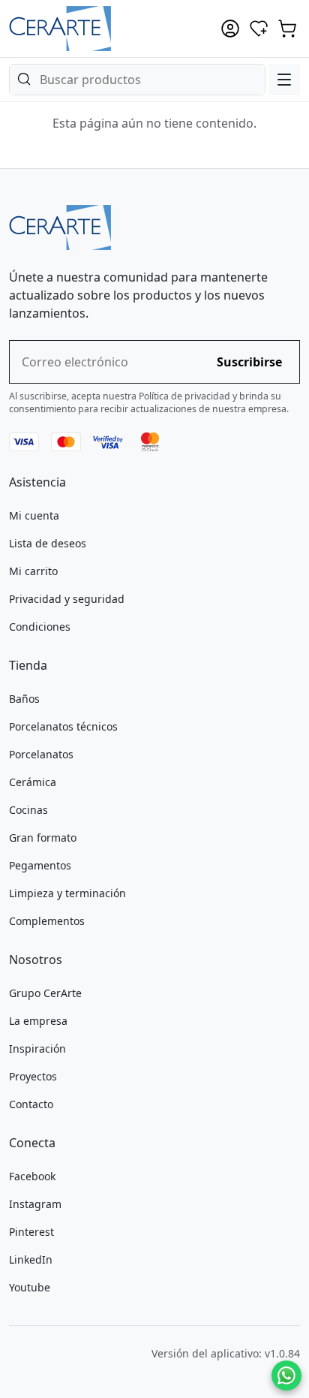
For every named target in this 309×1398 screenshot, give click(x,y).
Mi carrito (33, 571)
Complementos (47, 921)
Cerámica (32, 782)
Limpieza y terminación (67, 893)
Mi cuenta (34, 515)
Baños (24, 698)
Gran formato (42, 837)
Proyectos (33, 1076)
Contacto (31, 1104)
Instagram (35, 1204)
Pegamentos (40, 865)
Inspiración (37, 1048)
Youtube (29, 1287)
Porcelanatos (41, 754)
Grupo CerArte (45, 993)
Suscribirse (249, 362)
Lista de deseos (47, 543)
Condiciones (39, 626)
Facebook (32, 1176)
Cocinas (28, 810)
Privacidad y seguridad (66, 599)
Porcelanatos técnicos (63, 726)
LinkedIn (30, 1259)
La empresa (38, 1021)
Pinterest (31, 1232)
